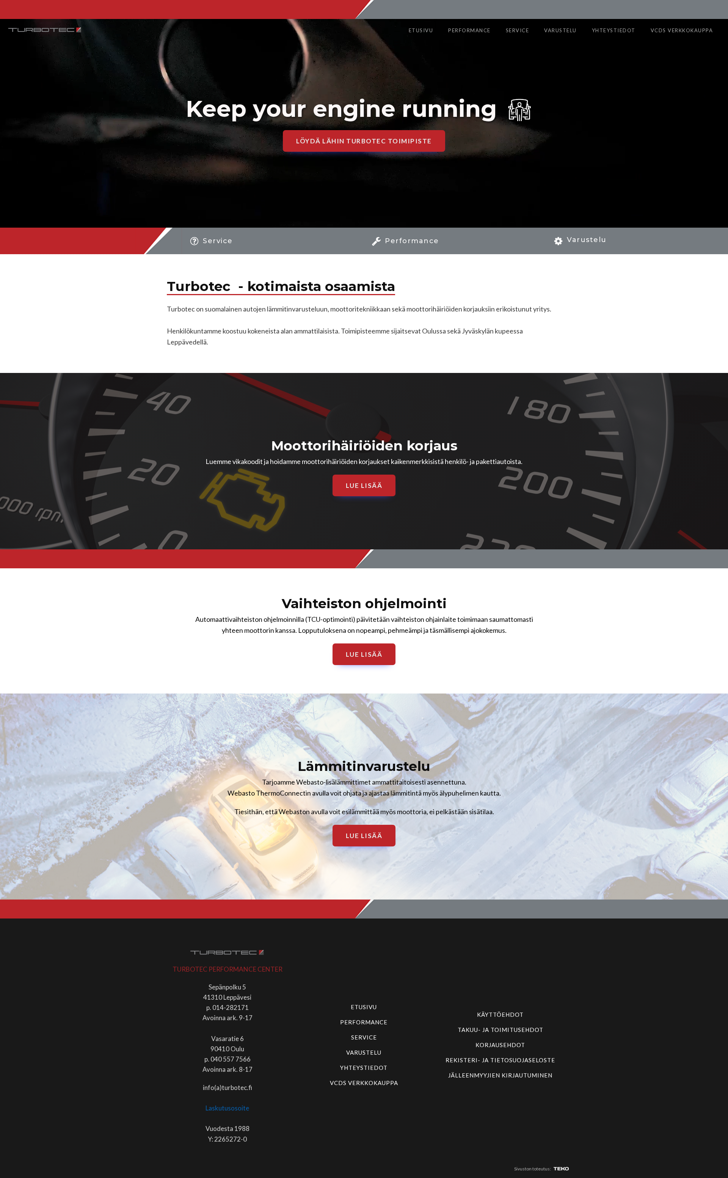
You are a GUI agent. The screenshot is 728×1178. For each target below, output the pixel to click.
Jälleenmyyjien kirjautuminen (500, 1075)
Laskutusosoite (227, 1108)
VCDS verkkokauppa (682, 30)
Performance (469, 30)
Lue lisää (364, 485)
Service (517, 30)
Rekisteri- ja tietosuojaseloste (500, 1060)
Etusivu (421, 30)
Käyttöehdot (500, 1014)
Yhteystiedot (613, 30)
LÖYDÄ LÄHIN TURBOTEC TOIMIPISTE (364, 141)
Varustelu (560, 30)
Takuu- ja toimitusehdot (500, 1029)
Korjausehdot (500, 1044)
